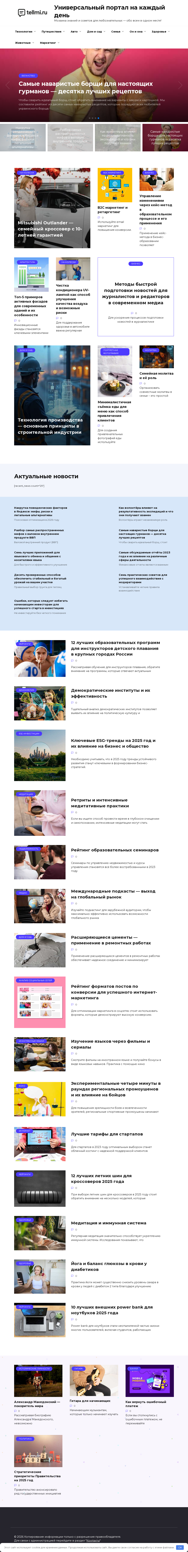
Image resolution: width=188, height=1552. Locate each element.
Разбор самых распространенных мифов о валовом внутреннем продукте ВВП (39, 534)
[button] (89, 118)
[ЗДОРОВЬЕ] (40, 1248)
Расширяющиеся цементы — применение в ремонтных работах (111, 940)
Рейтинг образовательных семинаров (115, 850)
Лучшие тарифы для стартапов (107, 1134)
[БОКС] (40, 1114)
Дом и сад (94, 31)
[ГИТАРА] (94, 1393)
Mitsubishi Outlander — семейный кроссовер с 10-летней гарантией (50, 229)
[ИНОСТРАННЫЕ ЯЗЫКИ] (40, 1069)
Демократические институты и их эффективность (110, 693)
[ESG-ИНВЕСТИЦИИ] (40, 779)
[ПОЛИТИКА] (38, 1465)
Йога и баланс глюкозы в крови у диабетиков (109, 1266)
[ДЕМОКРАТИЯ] (40, 718)
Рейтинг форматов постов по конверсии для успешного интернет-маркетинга (114, 992)
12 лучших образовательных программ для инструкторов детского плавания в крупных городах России (115, 648)
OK (180, 1547)
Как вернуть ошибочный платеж (146, 1404)
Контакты (93, 1540)
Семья (115, 31)
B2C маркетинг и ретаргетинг (113, 209)
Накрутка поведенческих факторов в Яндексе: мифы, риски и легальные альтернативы (40, 511)
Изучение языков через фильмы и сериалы (110, 1044)
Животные (23, 42)
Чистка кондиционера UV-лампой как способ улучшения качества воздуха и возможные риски (73, 299)
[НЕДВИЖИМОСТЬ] (40, 877)
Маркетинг (48, 42)
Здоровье (159, 31)
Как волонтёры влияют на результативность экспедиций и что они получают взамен (146, 511)
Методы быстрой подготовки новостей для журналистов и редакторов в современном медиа (135, 293)
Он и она (136, 31)
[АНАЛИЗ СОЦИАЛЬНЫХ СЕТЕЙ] (40, 1025)
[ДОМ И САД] (40, 965)
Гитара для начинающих (90, 1401)
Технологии (23, 31)
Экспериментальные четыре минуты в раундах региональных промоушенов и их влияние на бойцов (116, 1089)
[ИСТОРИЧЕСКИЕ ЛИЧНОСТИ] (38, 1394)
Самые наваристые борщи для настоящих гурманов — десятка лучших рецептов (142, 534)
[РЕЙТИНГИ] (40, 674)
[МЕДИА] (40, 921)
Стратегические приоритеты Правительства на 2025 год (37, 1476)
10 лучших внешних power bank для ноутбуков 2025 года (112, 1310)
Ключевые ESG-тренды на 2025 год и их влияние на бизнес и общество (113, 743)
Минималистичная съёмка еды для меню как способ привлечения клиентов (114, 411)
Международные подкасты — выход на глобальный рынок (113, 894)
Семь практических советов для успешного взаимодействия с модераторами (143, 578)
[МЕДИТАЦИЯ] (40, 833)
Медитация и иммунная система (108, 1223)
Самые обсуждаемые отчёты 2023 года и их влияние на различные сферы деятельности (144, 556)
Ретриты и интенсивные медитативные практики (100, 802)
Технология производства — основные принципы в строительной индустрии (50, 426)
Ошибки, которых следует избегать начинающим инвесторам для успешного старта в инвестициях (41, 604)
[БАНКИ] (150, 1394)
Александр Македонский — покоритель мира (37, 1404)
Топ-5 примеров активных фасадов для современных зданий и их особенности (31, 306)
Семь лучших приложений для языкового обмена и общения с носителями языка (37, 556)
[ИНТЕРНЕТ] (40, 1159)
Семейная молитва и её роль (156, 375)
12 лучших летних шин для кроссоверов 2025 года (101, 1178)
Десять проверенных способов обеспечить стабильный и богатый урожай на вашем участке (40, 578)
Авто (74, 31)
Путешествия (51, 31)
